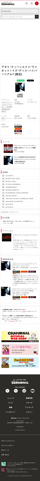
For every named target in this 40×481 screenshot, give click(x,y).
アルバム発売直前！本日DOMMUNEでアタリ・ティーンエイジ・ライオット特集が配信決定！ (25, 159)
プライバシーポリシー (7, 445)
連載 (10, 407)
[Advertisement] (20, 42)
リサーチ (29, 402)
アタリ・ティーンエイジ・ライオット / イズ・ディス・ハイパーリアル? (24, 264)
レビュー (29, 412)
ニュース (10, 398)
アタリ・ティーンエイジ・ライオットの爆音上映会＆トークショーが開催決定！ (25, 147)
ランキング (29, 407)
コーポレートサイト (20, 429)
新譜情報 (29, 398)
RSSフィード (5, 450)
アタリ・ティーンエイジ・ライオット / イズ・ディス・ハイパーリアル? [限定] (24, 290)
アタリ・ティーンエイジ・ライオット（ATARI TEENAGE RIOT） (6, 106)
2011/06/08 (5, 126)
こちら (24, 311)
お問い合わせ (5, 454)
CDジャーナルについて (8, 441)
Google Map (20, 426)
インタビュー (11, 412)
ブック (10, 402)
